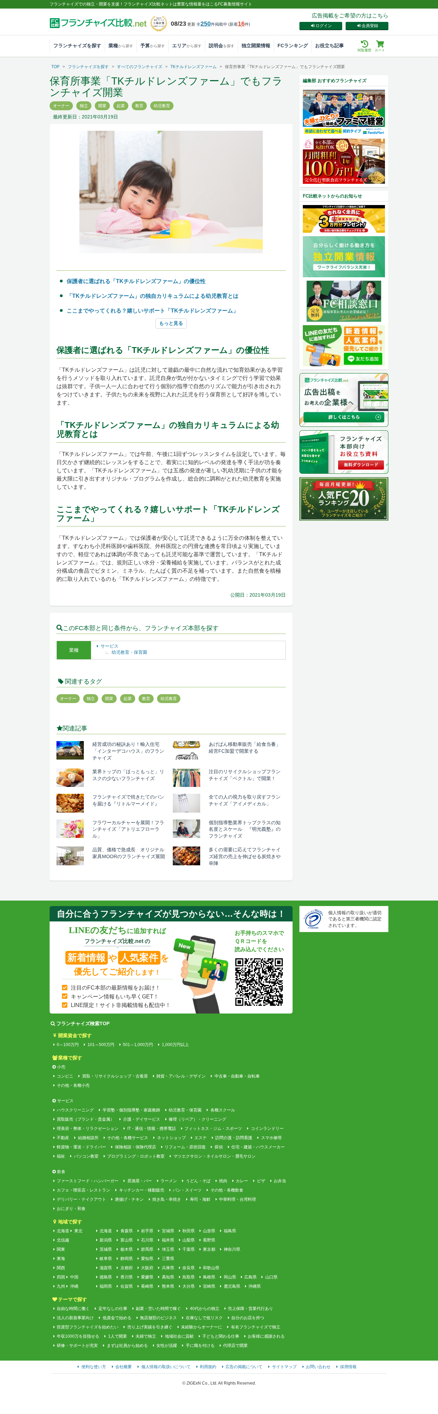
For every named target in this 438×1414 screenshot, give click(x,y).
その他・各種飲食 (226, 1190)
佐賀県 (126, 1286)
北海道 (63, 1230)
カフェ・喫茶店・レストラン (83, 1190)
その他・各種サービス (127, 1137)
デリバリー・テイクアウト (81, 1199)
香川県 (126, 1277)
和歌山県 (211, 1267)
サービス (109, 646)
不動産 (63, 1137)
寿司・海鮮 (200, 1199)
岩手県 (147, 1230)
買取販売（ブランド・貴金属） (85, 1119)
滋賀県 (106, 1267)
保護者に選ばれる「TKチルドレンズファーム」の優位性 (136, 281)
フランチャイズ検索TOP (83, 1023)
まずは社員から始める (127, 1345)
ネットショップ (171, 1137)
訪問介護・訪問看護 (233, 1137)
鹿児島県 (232, 1286)
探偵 (218, 1147)
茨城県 (106, 1249)
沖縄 (74, 1286)
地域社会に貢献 (179, 1336)
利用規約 (208, 1366)
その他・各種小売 (73, 1085)
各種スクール (222, 1110)
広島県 (250, 1277)
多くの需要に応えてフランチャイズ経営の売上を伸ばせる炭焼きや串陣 (245, 856)
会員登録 (370, 25)
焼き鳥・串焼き (166, 1199)
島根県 (209, 1277)
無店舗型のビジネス (158, 1317)
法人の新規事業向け (75, 1317)
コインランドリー (267, 1128)
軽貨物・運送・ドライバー (81, 1147)
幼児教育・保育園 (129, 652)
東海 (61, 1258)
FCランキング (293, 45)
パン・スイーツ (187, 1190)
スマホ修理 (271, 1137)
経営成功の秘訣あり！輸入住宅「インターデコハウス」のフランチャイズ (128, 751)
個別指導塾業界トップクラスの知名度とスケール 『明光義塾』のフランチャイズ (245, 829)
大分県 (188, 1286)
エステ (200, 1137)
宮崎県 (209, 1286)
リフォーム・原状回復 (185, 1147)
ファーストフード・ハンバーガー (87, 1181)
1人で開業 (117, 1336)
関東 (61, 1249)
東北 (78, 1230)
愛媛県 (147, 1277)
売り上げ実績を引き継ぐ (149, 1327)
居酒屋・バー (139, 1181)
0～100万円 (68, 1044)
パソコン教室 (86, 1156)
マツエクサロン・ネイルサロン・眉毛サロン (214, 1156)
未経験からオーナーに (201, 1327)
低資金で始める (117, 1317)
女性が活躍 (166, 1345)
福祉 (61, 1156)
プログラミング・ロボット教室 (136, 1156)
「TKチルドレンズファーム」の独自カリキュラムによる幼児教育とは (153, 296)
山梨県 (188, 1240)
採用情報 (348, 1366)
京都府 (126, 1267)
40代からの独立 (204, 1308)
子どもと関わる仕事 (220, 1336)
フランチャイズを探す (77, 45)
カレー (242, 1181)
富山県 (126, 1240)
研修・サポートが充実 (77, 1345)
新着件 (239, 24)
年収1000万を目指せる (78, 1336)
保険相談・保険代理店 (135, 1147)
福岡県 (106, 1286)
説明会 (221, 45)
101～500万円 (101, 1044)
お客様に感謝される (266, 1336)
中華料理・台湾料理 (237, 1199)
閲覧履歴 (364, 50)
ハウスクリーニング (75, 1110)
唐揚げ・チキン (129, 1199)
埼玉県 (168, 1249)
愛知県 (147, 1258)
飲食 (61, 1171)
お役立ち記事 (329, 45)
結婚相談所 (88, 1137)
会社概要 (123, 1366)
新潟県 (106, 1240)
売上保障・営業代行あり (250, 1308)
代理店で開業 (235, 1345)
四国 (61, 1277)
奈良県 (188, 1267)
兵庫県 (168, 1267)
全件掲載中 (211, 24)
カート (380, 50)
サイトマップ (284, 1366)
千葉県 (188, 1249)
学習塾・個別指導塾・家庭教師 (131, 1110)
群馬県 (147, 1249)
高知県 (168, 1277)
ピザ (261, 1181)
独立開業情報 (256, 45)
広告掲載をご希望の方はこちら (350, 15)
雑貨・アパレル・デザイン (181, 1076)
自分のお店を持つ (247, 1317)
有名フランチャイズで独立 (255, 1327)
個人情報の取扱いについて (166, 1366)
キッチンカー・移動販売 (141, 1190)
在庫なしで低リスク (204, 1317)
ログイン (323, 25)
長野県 (209, 1240)
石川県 (147, 1240)
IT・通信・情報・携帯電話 (151, 1128)
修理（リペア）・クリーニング (197, 1119)
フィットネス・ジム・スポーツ (213, 1128)
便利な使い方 (93, 1366)
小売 (61, 1067)
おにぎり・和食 (71, 1208)
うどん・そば (198, 1181)
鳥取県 (188, 1277)
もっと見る (171, 323)
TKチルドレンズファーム (193, 66)
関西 (61, 1267)
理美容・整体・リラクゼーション (87, 1128)
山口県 (271, 1277)
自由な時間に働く (73, 1308)
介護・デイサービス (141, 1119)
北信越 (63, 1240)
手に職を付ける (200, 1345)
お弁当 (280, 1181)
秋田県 (188, 1230)
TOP (55, 66)
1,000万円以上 (175, 1044)
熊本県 (168, 1286)
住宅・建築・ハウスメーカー (258, 1147)
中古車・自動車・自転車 (237, 1076)
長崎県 (147, 1286)
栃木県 (126, 1249)
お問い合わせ (318, 1366)
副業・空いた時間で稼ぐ (158, 1308)
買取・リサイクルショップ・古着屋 (114, 1076)
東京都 (209, 1249)
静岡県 (126, 1258)
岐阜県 (106, 1258)
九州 (61, 1286)
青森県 (126, 1230)
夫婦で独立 (146, 1336)
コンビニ (65, 1076)
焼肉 (223, 1181)
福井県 (168, 1240)
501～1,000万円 (138, 1044)
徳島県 (106, 1277)
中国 (74, 1277)
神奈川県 (232, 1249)
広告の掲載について (244, 1366)
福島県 (230, 1230)
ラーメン (168, 1181)
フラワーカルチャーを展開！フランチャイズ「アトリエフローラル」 (128, 829)
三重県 (168, 1258)
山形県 (209, 1230)
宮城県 (168, 1230)
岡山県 (230, 1277)
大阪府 (147, 1267)
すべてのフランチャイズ (139, 66)
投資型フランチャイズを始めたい (87, 1327)
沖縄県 (254, 1286)
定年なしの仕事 (113, 1308)
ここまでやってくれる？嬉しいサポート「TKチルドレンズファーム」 (153, 311)
